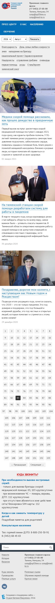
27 (18, 351)
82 (12, 398)
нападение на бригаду (20, 51)
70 (37, 384)
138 (41, 444)
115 (27, 424)
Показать (34, 39)
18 (12, 344)
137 (34, 444)
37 (30, 357)
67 (18, 384)
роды (22, 64)
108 (27, 418)
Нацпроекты (8, 60)
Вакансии (6, 561)
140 (6, 451)
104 (51, 411)
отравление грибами (27, 60)
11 (18, 337)
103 (44, 411)
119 (6, 431)
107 (20, 418)
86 (37, 398)
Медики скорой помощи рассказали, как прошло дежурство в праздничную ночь (27, 120)
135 (20, 444)
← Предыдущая (18, 464)
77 (30, 391)
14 (37, 337)
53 (30, 371)
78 (37, 391)
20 (24, 344)
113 (13, 424)
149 (20, 458)
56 (50, 371)
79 (43, 391)
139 (48, 444)
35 (18, 357)
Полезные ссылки (32, 572)
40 (50, 357)
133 (6, 444)
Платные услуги (9, 578)
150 (27, 458)
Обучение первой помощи (37, 575)
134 (13, 444)
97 (3, 411)
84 (24, 398)
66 (12, 384)
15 (43, 337)
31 (43, 351)
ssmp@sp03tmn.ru (37, 14)
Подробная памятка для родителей (22, 519)
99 (16, 411)
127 (13, 438)
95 (43, 404)
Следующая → (37, 464)
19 (18, 344)
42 (12, 364)
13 (30, 337)
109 (34, 418)
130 (34, 438)
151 (34, 458)
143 (27, 451)
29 (30, 351)
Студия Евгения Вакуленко (18, 598)
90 (12, 404)
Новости (5, 554)
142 (20, 451)
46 (37, 364)
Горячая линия (31, 578)
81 (5, 398)
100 (23, 411)
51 (18, 371)
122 (27, 431)
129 (27, 438)
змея (4, 51)
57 (5, 378)
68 (24, 384)
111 (48, 418)
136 (27, 444)
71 (43, 384)
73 (5, 391)
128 (20, 438)
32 (50, 351)
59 (18, 378)
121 (20, 431)
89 (5, 404)
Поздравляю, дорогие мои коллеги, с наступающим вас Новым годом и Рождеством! (26, 293)
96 (50, 404)
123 (34, 431)
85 (30, 398)
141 (13, 451)
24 (50, 344)
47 (43, 364)
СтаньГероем (33, 64)
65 (5, 384)
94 (37, 404)
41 (5, 364)
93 (30, 404)
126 (6, 438)
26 (12, 351)
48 (50, 364)
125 (48, 431)
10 (12, 337)
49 (5, 371)
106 (13, 418)
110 (41, 418)
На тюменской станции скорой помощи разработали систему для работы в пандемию (25, 208)
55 (43, 371)
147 (6, 458)
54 (37, 371)
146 (48, 451)
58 (12, 378)
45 (30, 364)
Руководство (7, 575)
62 (37, 378)
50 (12, 371)
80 (50, 391)
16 (50, 337)
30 (37, 351)
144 (34, 451)
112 (6, 424)
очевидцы (45, 60)
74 (12, 391)
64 (50, 378)
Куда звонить (8, 572)
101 (30, 411)
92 (24, 404)
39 (43, 357)
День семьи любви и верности (34, 46)
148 (13, 458)
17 (5, 344)
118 (48, 424)
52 (24, 371)
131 (41, 438)
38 (37, 357)
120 (13, 431)
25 (5, 351)
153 (48, 458)
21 (30, 344)
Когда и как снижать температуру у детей (23, 514)
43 (18, 364)
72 (50, 384)
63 (43, 378)
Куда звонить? (27, 474)
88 (50, 398)
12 (24, 337)
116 (34, 424)
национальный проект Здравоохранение (22, 55)
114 (20, 424)
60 (24, 378)
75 (18, 391)
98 (10, 411)
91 (18, 404)
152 (41, 458)
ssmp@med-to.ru (37, 17)
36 (24, 357)
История (5, 558)
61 (30, 378)
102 (37, 411)
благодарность (9, 46)
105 (6, 418)
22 (37, 344)
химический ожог (10, 69)
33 (5, 357)
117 (41, 424)
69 (30, 384)
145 (41, 451)
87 (43, 398)
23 (43, 344)
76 (24, 391)
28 (24, 351)
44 (24, 364)
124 (41, 431)
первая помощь (9, 64)
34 (12, 357)
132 (48, 438)
